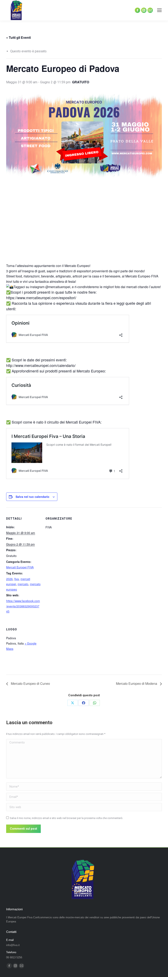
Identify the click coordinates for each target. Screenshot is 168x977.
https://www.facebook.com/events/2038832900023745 (23, 606)
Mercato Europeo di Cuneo (30, 683)
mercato (23, 584)
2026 (9, 579)
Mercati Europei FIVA (20, 567)
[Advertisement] (84, 225)
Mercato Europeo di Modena (137, 683)
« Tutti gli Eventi (18, 37)
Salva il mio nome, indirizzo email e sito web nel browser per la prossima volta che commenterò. (66, 818)
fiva (16, 579)
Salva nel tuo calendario (32, 497)
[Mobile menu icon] (159, 10)
